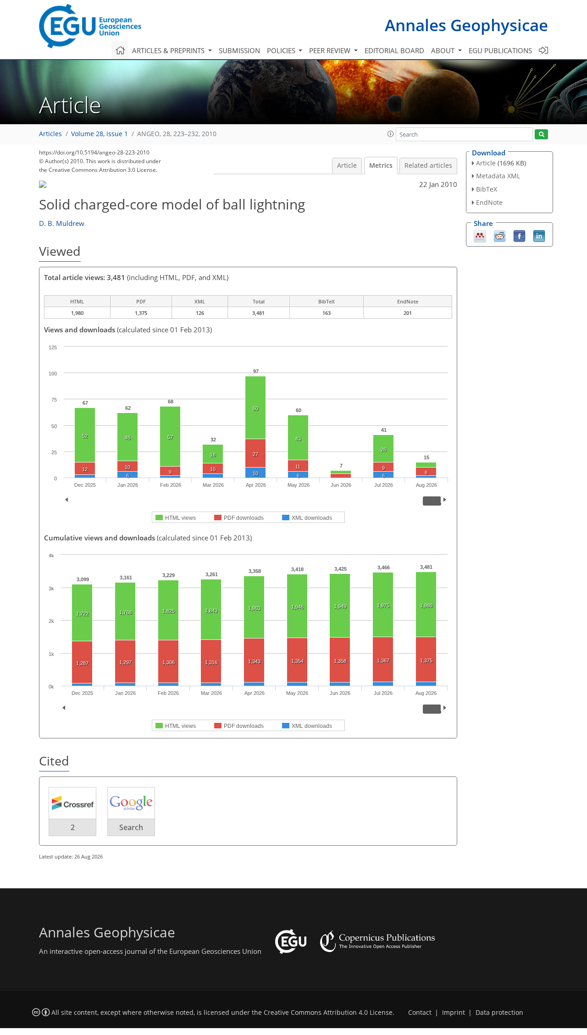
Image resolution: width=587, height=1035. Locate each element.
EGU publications (500, 50)
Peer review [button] (330, 50)
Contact (420, 1012)
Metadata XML (498, 175)
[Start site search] (541, 134)
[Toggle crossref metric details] (72, 802)
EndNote (489, 202)
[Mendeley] (480, 235)
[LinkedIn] (539, 235)
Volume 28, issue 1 (99, 134)
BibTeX (486, 189)
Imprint (453, 1012)
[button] (391, 134)
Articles (50, 134)
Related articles (428, 165)
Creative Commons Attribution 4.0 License (328, 1012)
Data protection (499, 1012)
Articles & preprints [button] (169, 50)
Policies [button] (282, 50)
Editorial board (394, 50)
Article (347, 165)
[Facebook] (519, 235)
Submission (239, 50)
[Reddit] (499, 235)
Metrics (381, 165)
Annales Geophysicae (466, 25)
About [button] (443, 50)
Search (131, 827)
